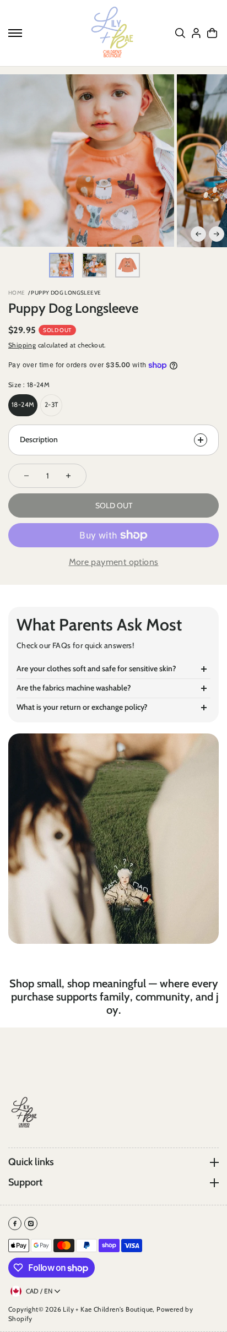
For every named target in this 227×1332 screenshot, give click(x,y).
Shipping (22, 345)
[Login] (196, 33)
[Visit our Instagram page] (30, 1223)
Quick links (31, 1162)
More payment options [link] (114, 562)
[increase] (68, 475)
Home (16, 292)
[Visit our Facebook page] (14, 1223)
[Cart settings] (212, 33)
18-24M (23, 404)
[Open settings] (180, 33)
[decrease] (26, 475)
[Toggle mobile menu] (15, 33)
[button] (198, 234)
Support (25, 1182)
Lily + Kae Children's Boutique (108, 1309)
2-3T (51, 404)
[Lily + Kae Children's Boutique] (113, 33)
